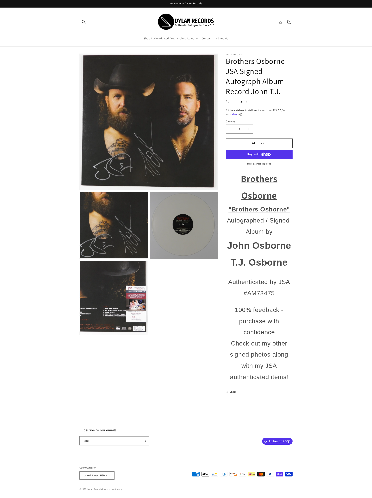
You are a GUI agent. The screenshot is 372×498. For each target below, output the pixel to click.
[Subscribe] (144, 440)
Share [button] (233, 391)
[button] (83, 22)
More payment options (259, 163)
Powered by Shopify (112, 489)
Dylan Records (94, 489)
